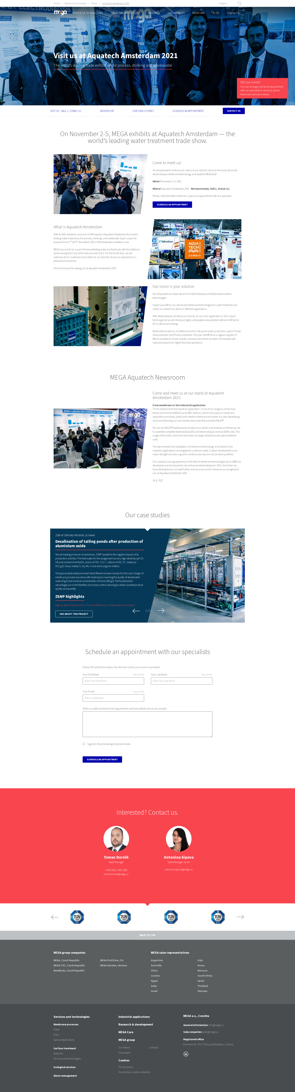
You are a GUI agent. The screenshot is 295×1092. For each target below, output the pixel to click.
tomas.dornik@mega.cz (116, 874)
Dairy (56, 1034)
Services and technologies (72, 1017)
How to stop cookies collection (134, 1072)
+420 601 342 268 (116, 870)
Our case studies (143, 111)
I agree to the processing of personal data (108, 744)
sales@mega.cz (211, 1032)
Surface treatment (65, 1048)
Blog (216, 13)
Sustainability (176, 13)
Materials (58, 1053)
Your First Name (113, 674)
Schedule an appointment (188, 111)
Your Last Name (181, 674)
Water (94, 3)
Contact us (234, 110)
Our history (124, 1047)
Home (57, 3)
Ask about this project (74, 613)
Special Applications (64, 1039)
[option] (147, 576)
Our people (124, 1052)
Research (154, 13)
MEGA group (126, 1040)
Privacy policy (125, 1067)
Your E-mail (113, 691)
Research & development (135, 1024)
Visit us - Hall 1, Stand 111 (65, 111)
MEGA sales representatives (170, 953)
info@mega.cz (216, 1025)
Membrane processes (75, 3)
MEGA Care (198, 13)
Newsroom (107, 111)
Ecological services (65, 1067)
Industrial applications (125, 13)
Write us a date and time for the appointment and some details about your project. (125, 708)
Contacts (233, 13)
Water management (65, 1075)
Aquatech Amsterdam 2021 (115, 3)
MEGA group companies (69, 953)
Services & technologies (87, 13)
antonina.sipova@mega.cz (179, 869)
